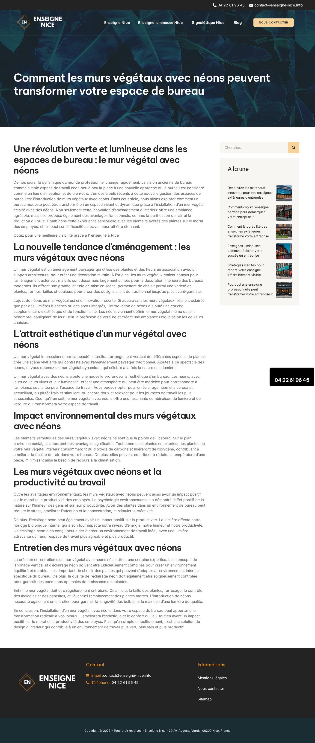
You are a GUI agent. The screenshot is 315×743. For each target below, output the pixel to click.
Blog (238, 22)
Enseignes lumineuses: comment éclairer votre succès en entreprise (245, 250)
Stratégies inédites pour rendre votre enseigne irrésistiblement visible (246, 270)
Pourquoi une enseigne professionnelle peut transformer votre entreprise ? (250, 289)
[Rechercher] (293, 147)
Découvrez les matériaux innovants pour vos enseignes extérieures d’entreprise (250, 192)
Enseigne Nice (117, 22)
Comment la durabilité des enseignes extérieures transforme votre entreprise (248, 231)
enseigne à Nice (105, 235)
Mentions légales (212, 678)
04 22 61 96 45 (292, 380)
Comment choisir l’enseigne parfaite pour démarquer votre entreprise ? (248, 212)
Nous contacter (211, 688)
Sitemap (205, 699)
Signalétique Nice (209, 22)
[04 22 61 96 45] (291, 373)
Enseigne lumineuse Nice (161, 22)
